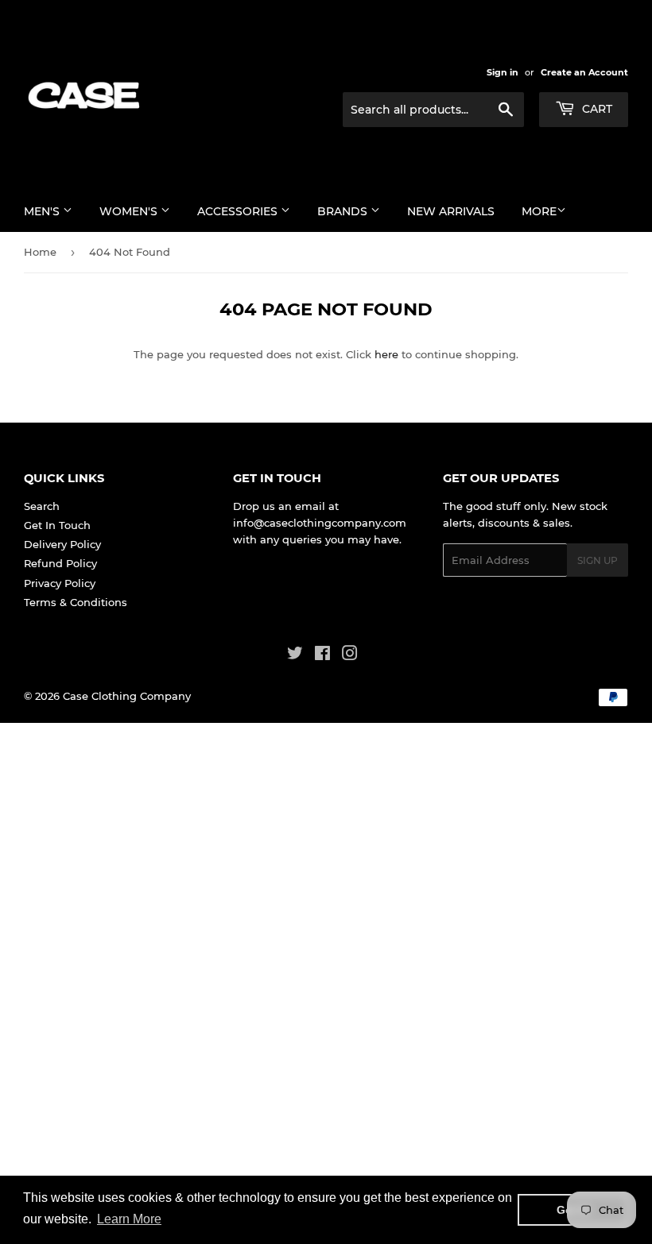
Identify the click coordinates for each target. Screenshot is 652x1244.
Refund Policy (60, 563)
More (539, 211)
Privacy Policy (59, 583)
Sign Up (597, 560)
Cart (595, 109)
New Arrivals (451, 211)
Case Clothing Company (127, 696)
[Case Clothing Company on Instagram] (350, 655)
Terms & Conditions (75, 602)
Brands (344, 211)
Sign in (502, 72)
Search (42, 506)
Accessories (239, 211)
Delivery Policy (62, 544)
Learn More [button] (129, 1219)
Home (40, 251)
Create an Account (584, 72)
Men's (43, 211)
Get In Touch (57, 525)
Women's (130, 211)
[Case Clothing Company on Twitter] (295, 655)
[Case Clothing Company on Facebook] (322, 655)
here (386, 354)
